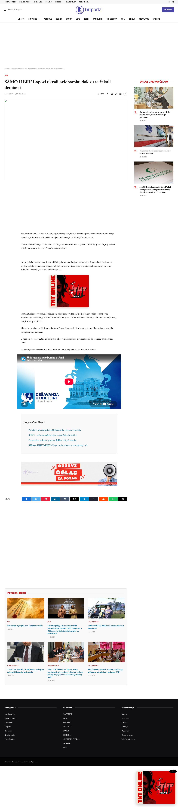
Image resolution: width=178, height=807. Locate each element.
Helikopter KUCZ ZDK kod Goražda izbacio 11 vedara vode (106, 626)
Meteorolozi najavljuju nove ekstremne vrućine (25, 625)
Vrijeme (156, 19)
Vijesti (21, 19)
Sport (69, 19)
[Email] (7, 210)
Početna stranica (11, 69)
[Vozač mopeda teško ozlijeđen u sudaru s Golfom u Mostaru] (153, 136)
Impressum (125, 718)
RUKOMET (67, 726)
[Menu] (5, 10)
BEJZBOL (67, 743)
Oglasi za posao (24, 2)
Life (78, 19)
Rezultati (144, 19)
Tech (86, 19)
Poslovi (48, 19)
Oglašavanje (125, 731)
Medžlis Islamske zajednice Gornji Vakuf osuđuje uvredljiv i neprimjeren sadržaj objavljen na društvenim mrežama (155, 189)
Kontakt (168, 10)
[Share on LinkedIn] (120, 94)
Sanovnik (97, 19)
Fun (123, 19)
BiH (6, 75)
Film (49, 622)
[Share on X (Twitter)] (112, 94)
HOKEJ (66, 731)
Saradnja (124, 726)
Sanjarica (49, 2)
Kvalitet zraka (71, 2)
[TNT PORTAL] (89, 10)
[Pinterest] (7, 204)
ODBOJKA (67, 735)
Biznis (59, 19)
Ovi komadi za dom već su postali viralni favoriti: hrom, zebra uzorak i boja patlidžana (155, 114)
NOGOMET (67, 714)
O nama (124, 714)
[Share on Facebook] (108, 94)
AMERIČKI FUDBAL (71, 739)
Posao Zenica (83, 2)
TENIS (65, 718)
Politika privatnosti (128, 739)
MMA (65, 747)
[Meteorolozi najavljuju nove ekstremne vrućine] (25, 608)
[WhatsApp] (7, 240)
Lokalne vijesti (11, 2)
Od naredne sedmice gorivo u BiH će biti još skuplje (52, 440)
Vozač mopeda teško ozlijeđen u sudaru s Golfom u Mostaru (155, 152)
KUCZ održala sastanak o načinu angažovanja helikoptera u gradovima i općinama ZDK (105, 670)
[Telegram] (7, 234)
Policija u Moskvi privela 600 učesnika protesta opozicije (55, 429)
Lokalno (32, 19)
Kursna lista (38, 2)
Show (132, 19)
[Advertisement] (89, 45)
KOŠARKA (67, 722)
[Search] (173, 2)
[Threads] (7, 246)
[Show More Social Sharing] (125, 94)
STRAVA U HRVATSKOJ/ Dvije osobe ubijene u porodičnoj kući (58, 445)
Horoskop (58, 2)
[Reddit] (7, 228)
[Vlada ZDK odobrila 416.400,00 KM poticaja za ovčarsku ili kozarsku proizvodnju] (25, 652)
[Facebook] (7, 192)
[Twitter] (7, 198)
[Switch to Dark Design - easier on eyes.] (169, 2)
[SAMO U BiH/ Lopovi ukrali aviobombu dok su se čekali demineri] (66, 140)
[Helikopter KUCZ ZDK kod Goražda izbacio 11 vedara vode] (106, 608)
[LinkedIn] (7, 222)
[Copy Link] (116, 94)
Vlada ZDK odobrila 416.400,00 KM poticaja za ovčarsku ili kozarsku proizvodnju (25, 670)
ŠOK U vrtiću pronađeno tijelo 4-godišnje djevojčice (53, 435)
